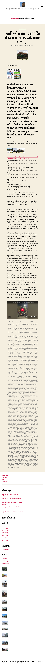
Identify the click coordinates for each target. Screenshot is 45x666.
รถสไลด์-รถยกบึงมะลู (12, 396)
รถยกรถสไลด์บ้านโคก (23, 355)
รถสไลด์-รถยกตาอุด (32, 387)
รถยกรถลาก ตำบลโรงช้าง (19, 343)
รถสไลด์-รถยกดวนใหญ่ (30, 383)
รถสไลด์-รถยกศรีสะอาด (15, 408)
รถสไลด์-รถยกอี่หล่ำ (29, 443)
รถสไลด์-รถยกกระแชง (27, 373)
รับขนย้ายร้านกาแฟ (15, 467)
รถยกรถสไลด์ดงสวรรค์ (27, 348)
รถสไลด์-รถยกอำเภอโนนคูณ (17, 441)
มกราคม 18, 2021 (22, 45)
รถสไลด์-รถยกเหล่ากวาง (17, 449)
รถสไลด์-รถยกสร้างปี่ (28, 411)
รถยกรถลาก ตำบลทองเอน (33, 325)
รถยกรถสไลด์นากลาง (25, 349)
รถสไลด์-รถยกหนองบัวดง (30, 419)
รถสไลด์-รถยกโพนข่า (28, 457)
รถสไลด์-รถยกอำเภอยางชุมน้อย (21, 436)
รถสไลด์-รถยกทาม (20, 389)
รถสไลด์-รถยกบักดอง (30, 393)
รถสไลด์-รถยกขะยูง (11, 379)
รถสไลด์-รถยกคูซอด (24, 380)
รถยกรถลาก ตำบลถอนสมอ (22, 325)
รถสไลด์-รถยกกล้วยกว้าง (26, 375)
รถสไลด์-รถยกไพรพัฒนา (32, 460)
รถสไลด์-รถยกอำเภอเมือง (23, 440)
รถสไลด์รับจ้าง (11, 461)
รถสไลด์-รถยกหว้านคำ (23, 429)
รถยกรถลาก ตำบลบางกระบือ (22, 328)
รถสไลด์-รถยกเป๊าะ (21, 444)
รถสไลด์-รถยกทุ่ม (31, 391)
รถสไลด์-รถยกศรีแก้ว (34, 408)
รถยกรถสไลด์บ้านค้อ (27, 353)
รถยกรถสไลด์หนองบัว (15, 360)
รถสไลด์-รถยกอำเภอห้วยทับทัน (17, 439)
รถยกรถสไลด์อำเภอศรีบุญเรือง (31, 364)
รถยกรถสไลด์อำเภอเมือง (25, 365)
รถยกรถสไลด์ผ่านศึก (26, 356)
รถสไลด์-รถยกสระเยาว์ (19, 411)
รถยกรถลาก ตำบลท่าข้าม (22, 327)
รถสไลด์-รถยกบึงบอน (25, 395)
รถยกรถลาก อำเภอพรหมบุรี (30, 344)
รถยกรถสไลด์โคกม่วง (21, 368)
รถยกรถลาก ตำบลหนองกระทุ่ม (22, 336)
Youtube (4, 477)
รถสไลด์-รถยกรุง (29, 404)
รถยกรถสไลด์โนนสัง (16, 371)
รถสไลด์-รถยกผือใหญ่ (20, 399)
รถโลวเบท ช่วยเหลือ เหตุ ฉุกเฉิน (26, 463)
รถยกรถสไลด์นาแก (30, 352)
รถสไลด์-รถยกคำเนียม (16, 380)
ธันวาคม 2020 (5, 540)
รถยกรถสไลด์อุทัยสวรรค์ (15, 367)
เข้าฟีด (3, 560)
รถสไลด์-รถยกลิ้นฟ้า (19, 407)
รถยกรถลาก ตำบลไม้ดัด (28, 343)
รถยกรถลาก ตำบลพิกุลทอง (30, 333)
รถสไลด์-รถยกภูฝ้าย (30, 401)
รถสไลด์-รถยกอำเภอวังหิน (13, 437)
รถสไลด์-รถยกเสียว (30, 448)
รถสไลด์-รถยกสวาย (15, 412)
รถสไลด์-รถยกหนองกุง (33, 416)
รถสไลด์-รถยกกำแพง (15, 376)
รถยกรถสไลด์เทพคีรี (33, 367)
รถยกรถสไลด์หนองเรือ (33, 361)
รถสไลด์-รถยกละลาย (31, 405)
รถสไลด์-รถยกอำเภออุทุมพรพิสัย (30, 439)
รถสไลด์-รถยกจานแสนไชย (19, 381)
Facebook (5, 475)
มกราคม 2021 (5, 539)
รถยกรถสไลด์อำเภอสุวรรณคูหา (14, 365)
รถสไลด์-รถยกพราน (16, 400)
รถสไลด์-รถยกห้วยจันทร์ (17, 427)
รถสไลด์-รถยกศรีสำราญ (24, 408)
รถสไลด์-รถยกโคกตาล (27, 451)
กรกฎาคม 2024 (5, 534)
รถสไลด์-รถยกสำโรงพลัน (21, 415)
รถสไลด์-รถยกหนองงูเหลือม (32, 417)
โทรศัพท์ (4, 481)
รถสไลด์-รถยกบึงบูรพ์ (33, 395)
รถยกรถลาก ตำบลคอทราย (32, 323)
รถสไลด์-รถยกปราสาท (28, 396)
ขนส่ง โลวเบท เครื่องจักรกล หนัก (20, 321)
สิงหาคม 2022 (5, 535)
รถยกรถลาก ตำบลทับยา (12, 327)
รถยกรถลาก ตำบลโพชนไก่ (25, 340)
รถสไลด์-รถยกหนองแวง (20, 424)
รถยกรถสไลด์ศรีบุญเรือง (16, 359)
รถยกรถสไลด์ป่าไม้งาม (18, 356)
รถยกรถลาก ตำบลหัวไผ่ (22, 337)
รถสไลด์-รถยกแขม (32, 449)
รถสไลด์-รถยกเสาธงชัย (21, 448)
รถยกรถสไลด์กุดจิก (29, 345)
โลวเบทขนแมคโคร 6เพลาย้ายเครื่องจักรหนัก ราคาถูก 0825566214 (18, 663)
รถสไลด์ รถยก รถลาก (18, 372)
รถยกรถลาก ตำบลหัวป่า (12, 337)
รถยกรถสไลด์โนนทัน (18, 369)
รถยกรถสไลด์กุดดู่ (16, 347)
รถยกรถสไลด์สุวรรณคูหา (26, 359)
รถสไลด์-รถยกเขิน (14, 444)
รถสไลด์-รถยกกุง (22, 376)
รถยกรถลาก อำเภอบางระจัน (19, 344)
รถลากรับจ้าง (10, 372)
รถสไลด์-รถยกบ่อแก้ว (22, 393)
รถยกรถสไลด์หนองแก (12, 363)
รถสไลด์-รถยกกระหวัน (18, 373)
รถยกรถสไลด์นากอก (33, 349)
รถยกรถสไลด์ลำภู (20, 357)
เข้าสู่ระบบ (4, 558)
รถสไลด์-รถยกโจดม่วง (26, 452)
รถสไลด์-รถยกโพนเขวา (24, 459)
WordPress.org (5, 563)
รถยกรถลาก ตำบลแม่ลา (21, 339)
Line (3, 479)
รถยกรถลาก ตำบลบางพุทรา (15, 329)
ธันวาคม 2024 (5, 530)
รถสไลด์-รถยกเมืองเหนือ (15, 447)
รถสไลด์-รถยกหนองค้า (22, 417)
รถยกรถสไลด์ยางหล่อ (12, 357)
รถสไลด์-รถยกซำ (15, 383)
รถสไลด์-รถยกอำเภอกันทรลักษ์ (21, 431)
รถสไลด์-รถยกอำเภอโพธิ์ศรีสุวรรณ (30, 441)
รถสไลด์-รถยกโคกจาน (18, 451)
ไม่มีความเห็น (31, 45)
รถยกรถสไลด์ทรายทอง (16, 349)
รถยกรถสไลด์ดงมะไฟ (19, 348)
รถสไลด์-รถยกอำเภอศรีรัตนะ (23, 437)
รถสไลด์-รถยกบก (14, 393)
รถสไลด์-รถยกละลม (23, 405)
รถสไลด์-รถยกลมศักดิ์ (15, 405)
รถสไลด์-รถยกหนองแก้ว (31, 423)
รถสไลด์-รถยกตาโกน (19, 388)
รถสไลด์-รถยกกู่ (19, 377)
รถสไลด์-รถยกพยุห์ (28, 399)
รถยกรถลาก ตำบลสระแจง (32, 335)
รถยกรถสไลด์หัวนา (29, 363)
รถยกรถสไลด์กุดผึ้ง (23, 347)
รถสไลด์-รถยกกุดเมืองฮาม (31, 376)
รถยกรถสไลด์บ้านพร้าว (14, 355)
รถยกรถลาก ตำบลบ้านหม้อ (27, 331)
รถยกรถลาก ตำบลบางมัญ (26, 329)
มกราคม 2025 (5, 528)
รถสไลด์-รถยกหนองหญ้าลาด (21, 420)
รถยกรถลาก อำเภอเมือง (21, 345)
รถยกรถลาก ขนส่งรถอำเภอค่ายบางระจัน (18, 323)
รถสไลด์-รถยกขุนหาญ (20, 379)
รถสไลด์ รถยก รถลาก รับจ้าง (27, 372)
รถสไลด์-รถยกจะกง (32, 380)
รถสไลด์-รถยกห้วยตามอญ (27, 427)
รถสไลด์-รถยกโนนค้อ (12, 453)
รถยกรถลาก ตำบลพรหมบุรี (29, 332)
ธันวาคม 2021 (5, 537)
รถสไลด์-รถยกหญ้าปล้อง (16, 416)
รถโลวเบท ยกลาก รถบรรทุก (17, 465)
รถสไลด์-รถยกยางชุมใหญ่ (13, 404)
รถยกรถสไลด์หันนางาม (21, 363)
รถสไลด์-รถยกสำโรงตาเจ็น (29, 413)
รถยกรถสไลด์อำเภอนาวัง (20, 364)
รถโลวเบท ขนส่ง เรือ (33, 461)
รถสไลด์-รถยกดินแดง (21, 384)
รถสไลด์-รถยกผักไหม (12, 399)
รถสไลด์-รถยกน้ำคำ (16, 392)
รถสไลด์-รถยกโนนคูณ (21, 453)
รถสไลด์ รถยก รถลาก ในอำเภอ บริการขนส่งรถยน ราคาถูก (22, 37)
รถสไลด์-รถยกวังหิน (27, 407)
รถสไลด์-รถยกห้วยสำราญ (26, 428)
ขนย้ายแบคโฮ (10, 321)
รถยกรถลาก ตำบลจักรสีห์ (21, 324)
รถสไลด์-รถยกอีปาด (21, 443)
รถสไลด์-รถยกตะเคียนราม (23, 387)
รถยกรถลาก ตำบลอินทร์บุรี (32, 337)
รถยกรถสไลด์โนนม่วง (26, 369)
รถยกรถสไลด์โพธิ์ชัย (34, 371)
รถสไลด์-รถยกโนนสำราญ (17, 455)
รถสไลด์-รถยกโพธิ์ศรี (20, 457)
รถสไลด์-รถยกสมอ (29, 409)
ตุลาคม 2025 (5, 527)
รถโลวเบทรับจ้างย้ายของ (28, 465)
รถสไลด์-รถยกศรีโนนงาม (13, 409)
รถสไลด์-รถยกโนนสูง (26, 455)
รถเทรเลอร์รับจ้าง (25, 461)
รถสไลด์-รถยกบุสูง (19, 396)
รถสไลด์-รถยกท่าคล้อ (12, 389)
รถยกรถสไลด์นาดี (27, 351)
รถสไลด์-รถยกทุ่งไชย (23, 391)
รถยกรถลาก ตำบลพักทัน (20, 333)
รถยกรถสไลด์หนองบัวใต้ (24, 360)
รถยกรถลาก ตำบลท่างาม (32, 327)
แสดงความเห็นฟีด (6, 561)
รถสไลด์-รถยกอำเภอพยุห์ (29, 435)
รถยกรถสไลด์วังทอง (27, 357)
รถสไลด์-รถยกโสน (32, 459)
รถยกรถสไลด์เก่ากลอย (25, 367)
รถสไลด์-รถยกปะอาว (26, 397)
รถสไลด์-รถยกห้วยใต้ (14, 429)
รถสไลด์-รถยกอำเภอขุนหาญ (28, 432)
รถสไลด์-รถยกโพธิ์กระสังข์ (22, 456)
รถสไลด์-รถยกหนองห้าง (22, 421)
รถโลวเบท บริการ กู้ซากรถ (20, 464)
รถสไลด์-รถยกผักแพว (34, 397)
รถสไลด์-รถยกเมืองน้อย (26, 445)
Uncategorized (22, 28)
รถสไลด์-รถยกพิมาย (32, 400)
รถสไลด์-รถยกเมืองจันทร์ (17, 445)
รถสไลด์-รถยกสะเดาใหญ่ (32, 412)
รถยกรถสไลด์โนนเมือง (25, 371)
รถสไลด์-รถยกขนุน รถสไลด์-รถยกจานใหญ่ (30, 377)
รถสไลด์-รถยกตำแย (27, 388)
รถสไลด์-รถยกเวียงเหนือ (12, 448)
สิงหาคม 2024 (5, 532)
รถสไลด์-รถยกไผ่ (17, 460)
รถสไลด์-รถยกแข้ (25, 449)
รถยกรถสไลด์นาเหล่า (22, 352)
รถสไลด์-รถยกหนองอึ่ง (31, 421)
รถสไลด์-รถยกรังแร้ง (22, 404)
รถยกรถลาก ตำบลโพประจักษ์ (26, 341)
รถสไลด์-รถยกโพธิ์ (13, 456)
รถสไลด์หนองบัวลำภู (18, 461)
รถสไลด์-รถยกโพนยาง (15, 459)
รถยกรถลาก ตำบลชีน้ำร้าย (32, 324)
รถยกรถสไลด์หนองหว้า (24, 361)
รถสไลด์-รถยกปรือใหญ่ (17, 397)
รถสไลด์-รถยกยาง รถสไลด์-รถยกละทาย (19, 403)
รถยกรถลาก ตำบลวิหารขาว (21, 335)
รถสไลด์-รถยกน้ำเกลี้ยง (24, 392)
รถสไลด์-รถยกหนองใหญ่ (30, 424)
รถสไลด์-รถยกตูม (34, 388)
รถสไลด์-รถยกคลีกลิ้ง (29, 379)
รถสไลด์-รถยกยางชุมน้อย (32, 403)
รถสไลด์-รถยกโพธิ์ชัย (32, 456)
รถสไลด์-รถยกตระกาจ (26, 385)
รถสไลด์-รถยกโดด (33, 452)
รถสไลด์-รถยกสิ (29, 415)
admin (15, 45)
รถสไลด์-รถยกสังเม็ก (12, 413)
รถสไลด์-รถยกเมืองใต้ (33, 447)
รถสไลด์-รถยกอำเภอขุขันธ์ (18, 432)
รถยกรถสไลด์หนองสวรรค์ (15, 361)
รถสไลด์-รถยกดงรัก (22, 383)
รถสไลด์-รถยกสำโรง (20, 413)
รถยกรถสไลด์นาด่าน (19, 351)
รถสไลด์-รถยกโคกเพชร (16, 452)
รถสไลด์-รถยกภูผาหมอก (21, 401)
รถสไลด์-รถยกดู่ (28, 384)
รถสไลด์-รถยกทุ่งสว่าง (28, 389)
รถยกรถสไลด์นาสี (14, 352)
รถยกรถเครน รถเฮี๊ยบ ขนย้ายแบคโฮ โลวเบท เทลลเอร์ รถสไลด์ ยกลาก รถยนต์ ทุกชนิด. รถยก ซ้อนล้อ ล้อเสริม (22, 157)
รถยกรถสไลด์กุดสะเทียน (32, 347)
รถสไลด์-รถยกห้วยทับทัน (16, 428)
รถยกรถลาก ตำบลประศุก (18, 332)
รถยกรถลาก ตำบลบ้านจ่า (16, 331)
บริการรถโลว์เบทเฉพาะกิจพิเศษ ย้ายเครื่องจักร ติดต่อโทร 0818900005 (20, 661)
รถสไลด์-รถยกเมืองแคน (24, 447)
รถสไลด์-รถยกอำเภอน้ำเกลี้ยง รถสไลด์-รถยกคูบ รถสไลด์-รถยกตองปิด (23, 433)
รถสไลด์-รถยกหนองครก (12, 417)
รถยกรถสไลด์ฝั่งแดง (34, 356)
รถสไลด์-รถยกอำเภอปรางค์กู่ (19, 435)
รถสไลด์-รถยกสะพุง (23, 412)
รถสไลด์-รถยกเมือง (29, 444)
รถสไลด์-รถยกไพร (24, 460)
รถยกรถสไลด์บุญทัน (31, 355)
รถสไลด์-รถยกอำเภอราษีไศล (32, 436)
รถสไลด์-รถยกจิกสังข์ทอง (29, 381)
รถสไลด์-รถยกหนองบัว (21, 419)
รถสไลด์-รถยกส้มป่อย (22, 409)
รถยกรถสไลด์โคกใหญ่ (30, 368)
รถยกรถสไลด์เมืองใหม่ (12, 368)
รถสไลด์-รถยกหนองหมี (31, 420)
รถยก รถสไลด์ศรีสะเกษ (30, 321)
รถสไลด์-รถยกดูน (18, 385)
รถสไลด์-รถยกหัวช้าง (32, 429)
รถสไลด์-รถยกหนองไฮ (18, 425)
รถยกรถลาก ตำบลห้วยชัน (33, 336)
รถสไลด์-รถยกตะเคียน (14, 387)
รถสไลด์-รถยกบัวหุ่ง (17, 395)
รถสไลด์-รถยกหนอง (25, 416)
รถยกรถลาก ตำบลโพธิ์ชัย (16, 341)
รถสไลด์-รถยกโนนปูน (29, 453)
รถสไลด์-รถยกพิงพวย (25, 400)
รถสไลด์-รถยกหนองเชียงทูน (21, 423)
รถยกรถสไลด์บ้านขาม (19, 353)
